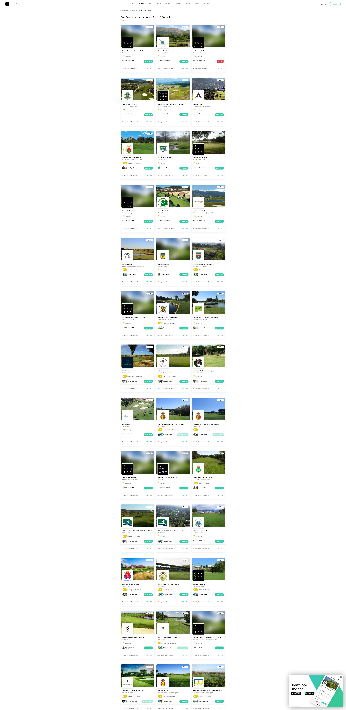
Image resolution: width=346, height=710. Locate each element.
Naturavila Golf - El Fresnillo (127, 11)
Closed (220, 61)
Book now (148, 61)
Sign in (323, 4)
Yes (147, 68)
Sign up (335, 4)
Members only (182, 434)
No (151, 68)
